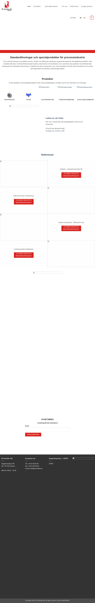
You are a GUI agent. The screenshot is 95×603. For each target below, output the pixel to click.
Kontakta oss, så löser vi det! (55, 131)
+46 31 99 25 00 (33, 463)
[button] (91, 17)
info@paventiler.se (36, 468)
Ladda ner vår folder (55, 118)
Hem (29, 6)
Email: (27, 426)
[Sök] (22, 6)
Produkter (37, 6)
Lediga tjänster (86, 6)
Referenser (74, 6)
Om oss (65, 6)
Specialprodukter (51, 6)
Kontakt (73, 18)
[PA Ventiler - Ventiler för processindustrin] (8, 6)
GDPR (51, 463)
